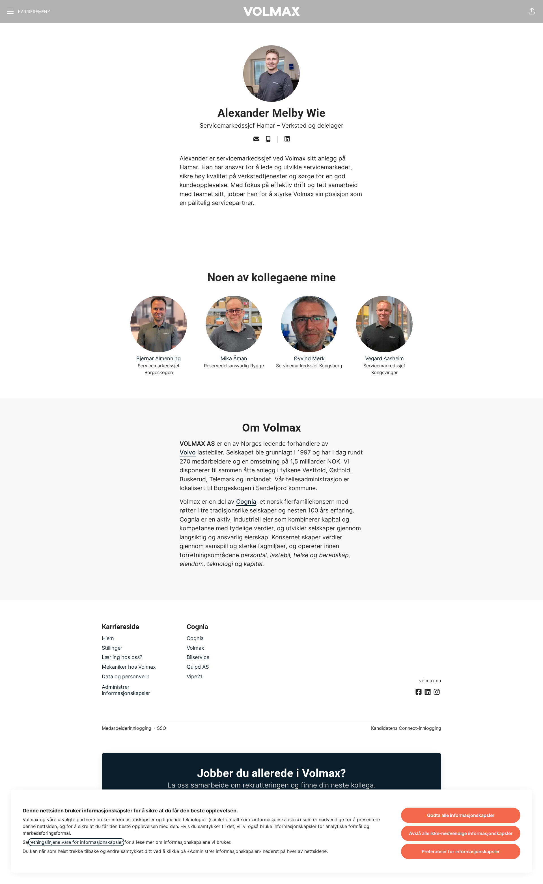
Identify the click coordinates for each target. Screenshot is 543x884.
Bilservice (198, 657)
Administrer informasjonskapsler (126, 690)
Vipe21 (194, 676)
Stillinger (112, 648)
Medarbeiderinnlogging (126, 728)
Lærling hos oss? (122, 657)
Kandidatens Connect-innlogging (406, 728)
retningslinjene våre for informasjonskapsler (76, 842)
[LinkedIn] (287, 139)
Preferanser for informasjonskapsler (461, 851)
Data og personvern (126, 676)
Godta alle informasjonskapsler (460, 815)
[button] (532, 11)
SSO (161, 728)
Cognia (246, 501)
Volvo (188, 452)
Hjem (108, 638)
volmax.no (430, 680)
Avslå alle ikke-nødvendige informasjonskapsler (460, 833)
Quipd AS (198, 667)
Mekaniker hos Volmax (129, 667)
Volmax (195, 648)
